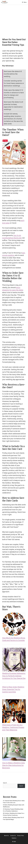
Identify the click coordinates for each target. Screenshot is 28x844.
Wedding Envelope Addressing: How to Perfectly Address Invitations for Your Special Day (14, 675)
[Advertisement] (14, 19)
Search (5, 783)
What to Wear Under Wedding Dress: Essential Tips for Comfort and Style (13, 689)
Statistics (14, 838)
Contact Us (13, 835)
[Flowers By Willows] (4, 2)
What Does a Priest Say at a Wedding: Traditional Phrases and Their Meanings (13, 727)
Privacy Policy (20, 835)
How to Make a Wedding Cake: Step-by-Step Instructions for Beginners (13, 765)
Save (6, 140)
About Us (6, 835)
